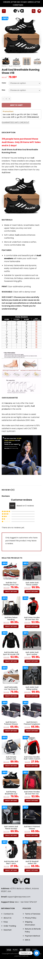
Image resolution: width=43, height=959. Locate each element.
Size (3, 90)
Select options (11, 591)
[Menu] (4, 11)
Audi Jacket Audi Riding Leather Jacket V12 (32, 689)
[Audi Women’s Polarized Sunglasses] (32, 710)
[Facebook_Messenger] (36, 953)
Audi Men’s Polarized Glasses (32, 828)
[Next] (38, 36)
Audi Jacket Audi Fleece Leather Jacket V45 (32, 585)
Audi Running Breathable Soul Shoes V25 (11, 794)
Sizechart (8, 930)
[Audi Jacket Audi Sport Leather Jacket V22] (32, 640)
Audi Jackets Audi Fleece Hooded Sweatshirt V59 (11, 829)
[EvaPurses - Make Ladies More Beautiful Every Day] (19, 11)
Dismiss (27, 5)
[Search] (33, 11)
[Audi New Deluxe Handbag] (11, 605)
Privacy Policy (30, 918)
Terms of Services (32, 914)
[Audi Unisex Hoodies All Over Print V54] (32, 605)
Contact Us (8, 914)
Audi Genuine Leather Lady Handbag (11, 759)
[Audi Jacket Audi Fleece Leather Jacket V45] (32, 571)
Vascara (8, 403)
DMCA (27, 940)
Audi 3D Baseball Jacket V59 (32, 862)
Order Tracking (10, 926)
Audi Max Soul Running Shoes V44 (11, 584)
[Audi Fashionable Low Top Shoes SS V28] (11, 675)
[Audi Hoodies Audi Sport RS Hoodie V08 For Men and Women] (11, 640)
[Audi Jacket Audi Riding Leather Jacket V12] (32, 675)
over (6, 172)
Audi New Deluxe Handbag (11, 619)
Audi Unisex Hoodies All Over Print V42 (32, 793)
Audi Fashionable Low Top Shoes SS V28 (11, 689)
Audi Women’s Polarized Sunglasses (32, 723)
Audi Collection (15, 66)
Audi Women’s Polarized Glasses (11, 723)
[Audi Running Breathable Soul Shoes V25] (11, 780)
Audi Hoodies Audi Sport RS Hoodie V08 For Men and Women (11, 654)
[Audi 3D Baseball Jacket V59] (32, 849)
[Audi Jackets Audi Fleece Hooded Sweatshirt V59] (11, 815)
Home (4, 66)
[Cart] (39, 11)
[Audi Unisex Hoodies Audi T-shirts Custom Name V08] (32, 745)
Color (4, 83)
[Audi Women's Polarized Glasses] (11, 710)
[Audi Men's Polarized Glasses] (32, 815)
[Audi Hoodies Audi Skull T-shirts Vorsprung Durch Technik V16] (11, 849)
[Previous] (5, 36)
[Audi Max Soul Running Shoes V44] (11, 571)
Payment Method (32, 936)
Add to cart (16, 105)
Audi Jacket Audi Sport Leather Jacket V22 (32, 654)
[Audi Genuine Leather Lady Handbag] (11, 745)
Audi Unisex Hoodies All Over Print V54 (32, 619)
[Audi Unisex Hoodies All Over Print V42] (32, 780)
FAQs (6, 922)
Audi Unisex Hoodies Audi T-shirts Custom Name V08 (32, 759)
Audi (32, 158)
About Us (7, 918)
